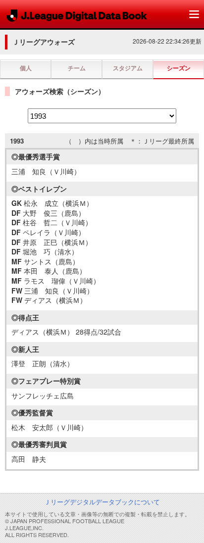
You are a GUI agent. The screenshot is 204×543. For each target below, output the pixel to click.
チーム (77, 67)
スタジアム (128, 67)
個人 (26, 67)
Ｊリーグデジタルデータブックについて (102, 501)
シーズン (179, 67)
